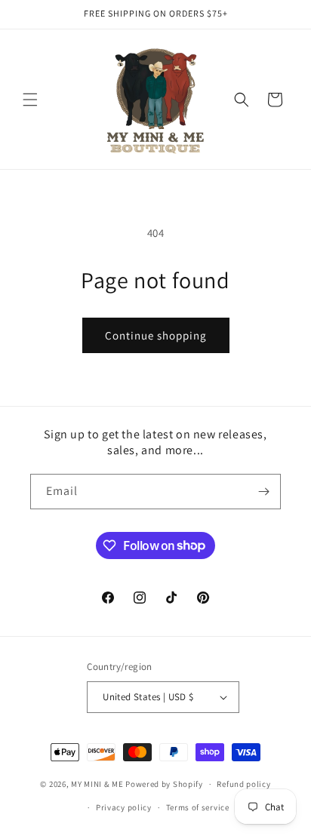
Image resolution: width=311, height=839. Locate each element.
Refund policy (243, 784)
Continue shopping (156, 335)
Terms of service (197, 807)
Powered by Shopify (164, 784)
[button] (30, 99)
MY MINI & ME (97, 784)
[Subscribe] (263, 491)
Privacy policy (124, 807)
